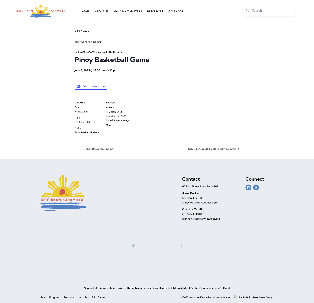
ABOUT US (101, 11)
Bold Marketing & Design (259, 297)
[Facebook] (248, 187)
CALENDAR (175, 11)
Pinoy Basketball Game (87, 132)
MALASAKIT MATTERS (128, 11)
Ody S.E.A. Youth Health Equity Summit (212, 149)
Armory (110, 107)
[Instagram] (256, 187)
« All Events (82, 31)
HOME (85, 11)
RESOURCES (155, 11)
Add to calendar (91, 86)
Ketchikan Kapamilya (200, 297)
